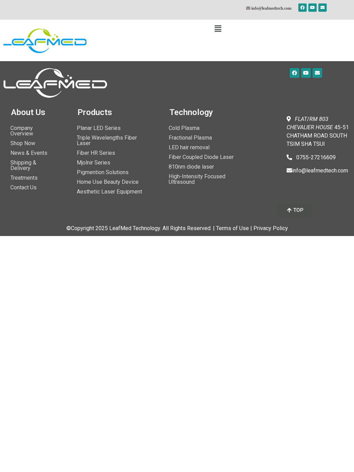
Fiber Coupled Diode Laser (201, 157)
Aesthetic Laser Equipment (109, 191)
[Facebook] (302, 7)
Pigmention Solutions (103, 172)
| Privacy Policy (269, 228)
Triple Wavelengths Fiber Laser (107, 140)
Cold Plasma (184, 128)
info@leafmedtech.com (271, 8)
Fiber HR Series (96, 153)
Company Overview (21, 131)
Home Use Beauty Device (108, 182)
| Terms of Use (231, 228)
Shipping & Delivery (23, 165)
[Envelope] (322, 7)
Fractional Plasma (190, 137)
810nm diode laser (191, 166)
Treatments (24, 177)
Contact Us (23, 187)
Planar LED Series (99, 128)
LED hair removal (189, 147)
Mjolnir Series (93, 162)
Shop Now (22, 143)
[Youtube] (312, 7)
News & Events (28, 153)
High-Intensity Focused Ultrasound (197, 179)
